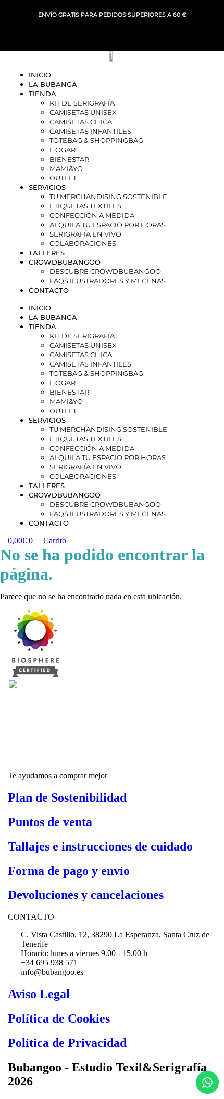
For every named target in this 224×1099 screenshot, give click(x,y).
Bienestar (69, 159)
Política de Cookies (59, 1018)
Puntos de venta (50, 822)
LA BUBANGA (53, 84)
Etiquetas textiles (85, 206)
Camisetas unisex (83, 112)
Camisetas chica (80, 121)
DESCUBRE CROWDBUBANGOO (105, 271)
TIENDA (42, 93)
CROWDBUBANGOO (65, 262)
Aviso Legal (39, 994)
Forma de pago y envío (69, 871)
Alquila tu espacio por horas (107, 224)
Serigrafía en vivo (85, 234)
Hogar (62, 150)
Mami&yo (66, 168)
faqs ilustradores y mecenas (107, 281)
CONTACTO (49, 290)
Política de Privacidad (67, 1043)
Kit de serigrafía (82, 103)
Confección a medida (91, 215)
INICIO (40, 75)
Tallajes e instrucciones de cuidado (100, 846)
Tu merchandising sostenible (108, 196)
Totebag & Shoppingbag (96, 140)
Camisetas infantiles (90, 131)
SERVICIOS (47, 187)
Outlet (63, 178)
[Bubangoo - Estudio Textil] (33, 674)
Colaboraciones (82, 243)
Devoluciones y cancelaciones (86, 894)
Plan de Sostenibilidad (67, 797)
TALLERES (47, 252)
